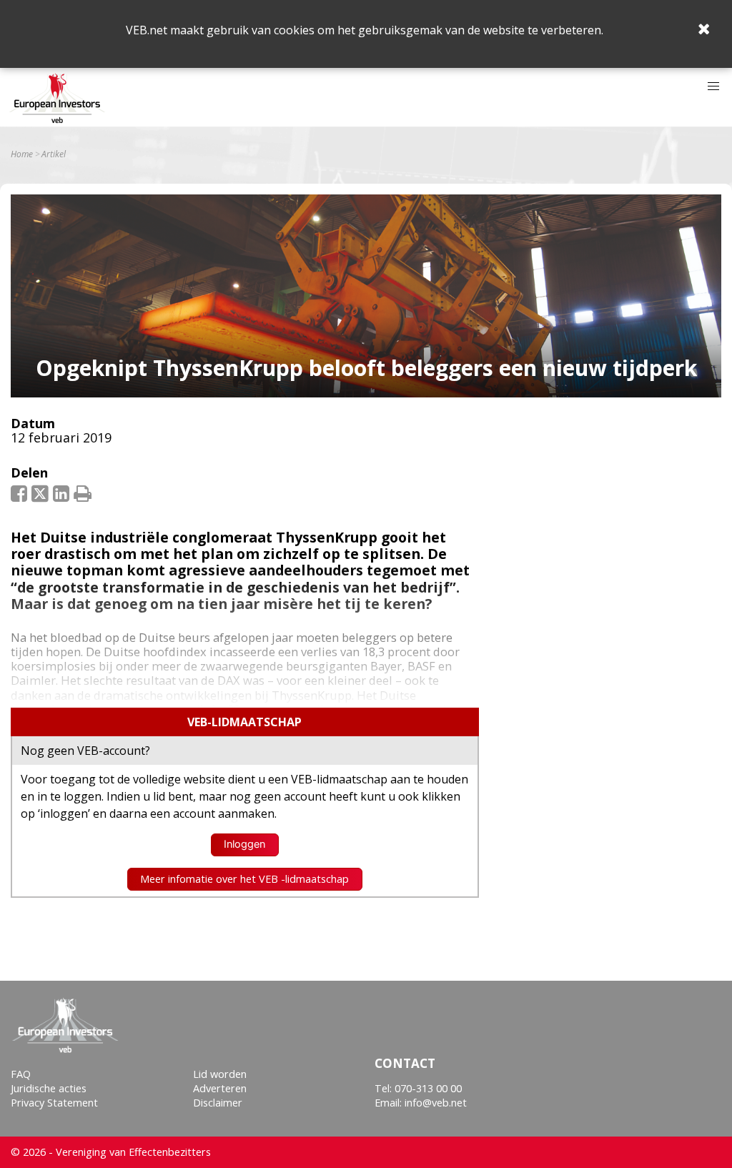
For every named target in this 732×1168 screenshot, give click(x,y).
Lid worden (220, 1074)
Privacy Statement (54, 1102)
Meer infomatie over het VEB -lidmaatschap (244, 879)
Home (22, 154)
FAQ (21, 1074)
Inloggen (244, 844)
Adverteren (220, 1088)
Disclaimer (217, 1102)
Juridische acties (48, 1088)
